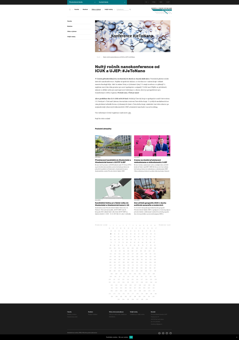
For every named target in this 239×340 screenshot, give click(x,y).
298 (142, 299)
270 (149, 291)
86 (150, 242)
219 (155, 276)
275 (124, 294)
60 (142, 236)
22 (136, 228)
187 (155, 268)
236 (133, 282)
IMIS (161, 2)
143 (155, 256)
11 (143, 225)
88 (110, 245)
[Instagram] (163, 333)
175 (150, 265)
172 (137, 265)
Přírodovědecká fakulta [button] (76, 2)
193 (132, 271)
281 (151, 294)
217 (146, 276)
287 (130, 296)
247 (135, 285)
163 (146, 262)
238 (142, 282)
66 (119, 239)
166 (110, 265)
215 (137, 276)
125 (124, 254)
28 (111, 231)
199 (112, 274)
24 (144, 228)
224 (128, 279)
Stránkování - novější (101, 225)
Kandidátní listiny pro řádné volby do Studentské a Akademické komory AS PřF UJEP (112, 205)
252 (112, 288)
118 (141, 251)
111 (111, 251)
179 (119, 268)
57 (130, 236)
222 (119, 279)
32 (126, 231)
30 (119, 231)
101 (115, 248)
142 (150, 256)
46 (135, 234)
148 (128, 259)
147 (124, 259)
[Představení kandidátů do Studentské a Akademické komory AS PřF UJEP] (113, 145)
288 (135, 296)
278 (137, 294)
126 (128, 254)
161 (137, 262)
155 (110, 262)
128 (137, 254)
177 (111, 268)
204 (135, 274)
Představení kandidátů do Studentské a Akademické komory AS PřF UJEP (113, 161)
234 (123, 282)
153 (150, 259)
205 (140, 274)
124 (119, 254)
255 (126, 288)
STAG (153, 2)
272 (110, 294)
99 (155, 245)
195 (141, 271)
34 (134, 231)
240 (151, 282)
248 (140, 285)
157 (119, 262)
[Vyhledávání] (130, 9)
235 (128, 282)
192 (128, 271)
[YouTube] (170, 333)
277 (133, 294)
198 (155, 271)
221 (114, 279)
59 (138, 236)
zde (129, 113)
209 (111, 276)
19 (124, 228)
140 (142, 256)
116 (132, 251)
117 (137, 251)
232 (114, 282)
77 (115, 242)
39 (154, 231)
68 (127, 239)
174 (146, 265)
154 (155, 259)
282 (156, 294)
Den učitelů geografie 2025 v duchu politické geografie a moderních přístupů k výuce (150, 205)
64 (111, 239)
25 (148, 228)
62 (150, 236)
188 (110, 271)
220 (110, 279)
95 (138, 245)
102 (119, 248)
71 (139, 239)
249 (144, 285)
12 (147, 225)
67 (123, 239)
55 (122, 236)
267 (135, 291)
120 (149, 251)
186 (150, 268)
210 (115, 276)
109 (151, 248)
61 (146, 236)
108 (146, 248)
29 (115, 231)
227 (142, 279)
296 (133, 299)
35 (138, 231)
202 (125, 274)
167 (115, 265)
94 (134, 245)
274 (119, 294)
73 (146, 239)
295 (128, 299)
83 (138, 242)
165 (155, 262)
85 (146, 242)
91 (122, 245)
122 (111, 254)
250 (149, 285)
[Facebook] (159, 333)
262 (112, 291)
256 (130, 288)
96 (142, 245)
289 (140, 296)
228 (146, 279)
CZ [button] (146, 2)
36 (142, 231)
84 (142, 242)
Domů (98, 57)
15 (109, 228)
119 (145, 251)
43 (122, 234)
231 (110, 282)
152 (146, 259)
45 (130, 234)
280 (147, 294)
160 (133, 262)
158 (124, 262)
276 (128, 294)
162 (141, 262)
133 (110, 256)
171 (133, 265)
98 (150, 245)
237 (137, 282)
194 (137, 271)
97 (146, 245)
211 (119, 276)
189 (115, 271)
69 (131, 239)
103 (124, 248)
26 (152, 228)
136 (124, 256)
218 (150, 276)
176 (155, 265)
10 (140, 225)
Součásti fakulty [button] (103, 2)
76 (111, 242)
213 (128, 276)
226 (137, 279)
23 (140, 228)
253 (116, 288)
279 (142, 294)
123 (115, 254)
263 (116, 291)
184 (141, 268)
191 (123, 271)
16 (113, 228)
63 (154, 236)
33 (130, 231)
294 (123, 299)
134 (115, 256)
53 (114, 236)
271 (154, 291)
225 (133, 279)
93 (130, 245)
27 (156, 228)
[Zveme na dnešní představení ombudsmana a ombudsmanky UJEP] (152, 145)
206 (144, 274)
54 (118, 236)
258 (140, 288)
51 (154, 234)
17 (117, 228)
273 (114, 294)
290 (144, 296)
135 (119, 256)
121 (154, 251)
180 (124, 268)
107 (142, 248)
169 (124, 265)
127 (133, 254)
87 (154, 242)
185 (146, 268)
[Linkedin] (167, 333)
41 (114, 234)
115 (128, 251)
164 (150, 262)
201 (121, 274)
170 (128, 265)
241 (156, 282)
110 (155, 248)
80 (127, 242)
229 (151, 279)
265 (126, 291)
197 (151, 271)
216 (142, 276)
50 (151, 234)
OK (131, 337)
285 (121, 296)
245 (126, 285)
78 (119, 242)
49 (147, 234)
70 (135, 239)
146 (119, 259)
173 (141, 265)
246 (130, 285)
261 (153, 288)
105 (133, 248)
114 (124, 251)
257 (135, 288)
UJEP (168, 2)
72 (142, 239)
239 (146, 282)
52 (110, 236)
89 (114, 245)
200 (116, 274)
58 (134, 236)
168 (119, 265)
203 (130, 274)
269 (144, 291)
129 (142, 254)
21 (132, 228)
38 (150, 231)
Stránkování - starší (164, 225)
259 (144, 288)
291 (149, 296)
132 (155, 254)
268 (140, 291)
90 (118, 245)
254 (121, 288)
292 (153, 296)
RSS (80, 333)
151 (142, 259)
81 (130, 242)
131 (150, 254)
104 (128, 248)
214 (133, 276)
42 (118, 234)
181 (128, 268)
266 (130, 291)
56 (126, 236)
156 (115, 262)
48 (143, 234)
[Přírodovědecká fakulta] (70, 9)
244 (121, 285)
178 (115, 268)
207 (149, 274)
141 (146, 256)
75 (154, 239)
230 (156, 279)
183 (137, 268)
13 (151, 225)
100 (110, 248)
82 (134, 242)
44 (126, 234)
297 (137, 299)
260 (149, 288)
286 (126, 296)
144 (110, 259)
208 (154, 274)
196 (146, 271)
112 (115, 251)
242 (112, 285)
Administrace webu (72, 333)
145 (115, 259)
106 (137, 248)
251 (154, 285)
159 (128, 262)
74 (150, 239)
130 (146, 254)
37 (146, 231)
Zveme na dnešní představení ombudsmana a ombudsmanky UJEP (150, 161)
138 (133, 256)
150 (137, 259)
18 (120, 228)
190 (119, 271)
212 (124, 276)
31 (122, 231)
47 (139, 234)
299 (147, 299)
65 (115, 239)
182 (133, 268)
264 (121, 291)
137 (128, 256)
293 (119, 299)
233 (119, 282)
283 (112, 296)
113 (120, 251)
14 (154, 225)
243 (116, 285)
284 (116, 296)
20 (128, 228)
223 (123, 279)
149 (133, 259)
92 (126, 245)
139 (137, 256)
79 (123, 242)
